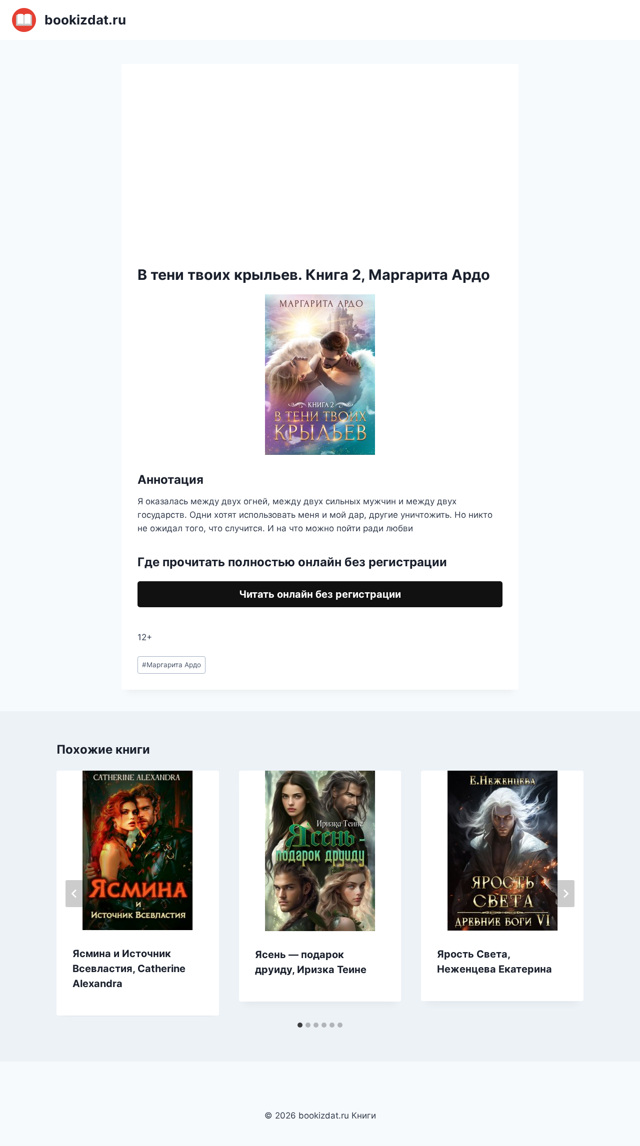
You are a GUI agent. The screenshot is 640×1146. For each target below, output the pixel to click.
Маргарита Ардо (171, 665)
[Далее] (565, 893)
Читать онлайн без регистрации (320, 594)
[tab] (300, 1025)
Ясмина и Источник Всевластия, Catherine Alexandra (129, 969)
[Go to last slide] (75, 893)
